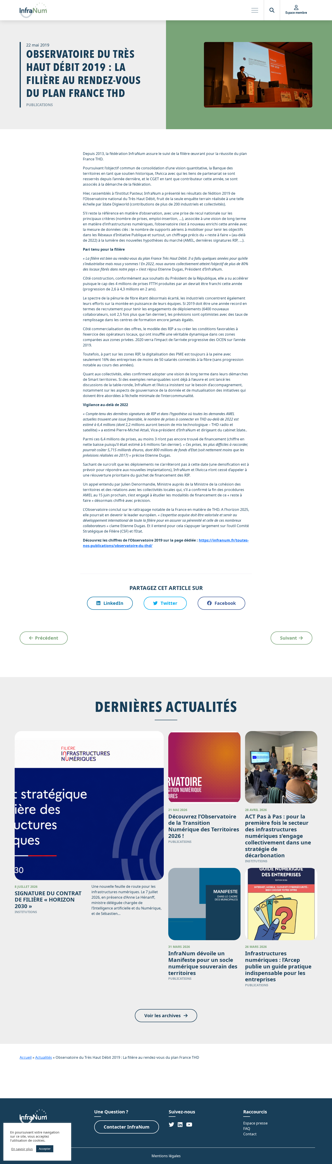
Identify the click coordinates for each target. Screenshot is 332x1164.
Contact (250, 1133)
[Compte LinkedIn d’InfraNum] (180, 1124)
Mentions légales (166, 1155)
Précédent (46, 638)
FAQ (246, 1128)
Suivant (288, 638)
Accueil (26, 1057)
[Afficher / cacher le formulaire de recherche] (272, 10)
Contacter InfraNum (127, 1127)
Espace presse (255, 1123)
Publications (39, 104)
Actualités (43, 1057)
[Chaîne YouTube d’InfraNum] (189, 1124)
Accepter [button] (45, 1149)
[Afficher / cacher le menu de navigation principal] (255, 10)
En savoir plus (22, 1149)
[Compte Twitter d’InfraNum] (171, 1124)
